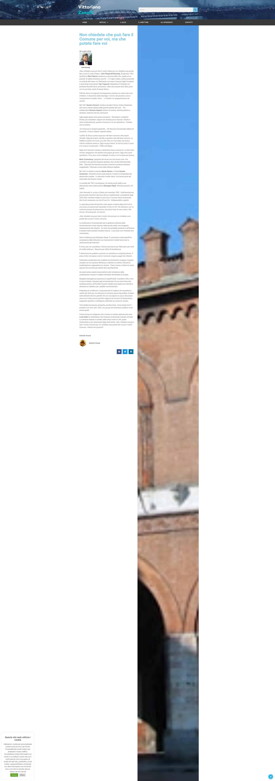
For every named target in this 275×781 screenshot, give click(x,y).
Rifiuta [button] (22, 775)
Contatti (189, 22)
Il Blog (123, 22)
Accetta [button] (14, 775)
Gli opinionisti (167, 22)
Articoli (102, 22)
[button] (119, 351)
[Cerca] (195, 9)
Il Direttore (143, 22)
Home (84, 22)
